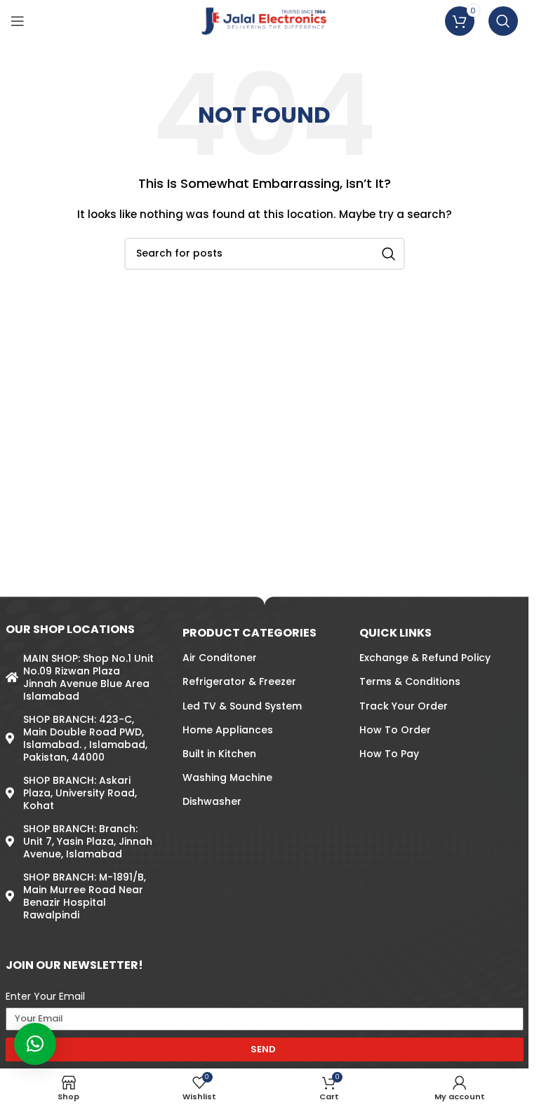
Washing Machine (227, 777)
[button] (35, 1044)
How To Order (395, 730)
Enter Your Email (45, 996)
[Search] (503, 21)
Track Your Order (403, 706)
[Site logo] (264, 20)
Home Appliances (227, 730)
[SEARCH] (389, 254)
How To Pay (389, 754)
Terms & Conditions (409, 681)
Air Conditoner (219, 658)
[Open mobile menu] (18, 21)
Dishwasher (211, 801)
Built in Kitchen (219, 754)
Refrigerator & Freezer (239, 681)
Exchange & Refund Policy (425, 658)
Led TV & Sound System (242, 706)
